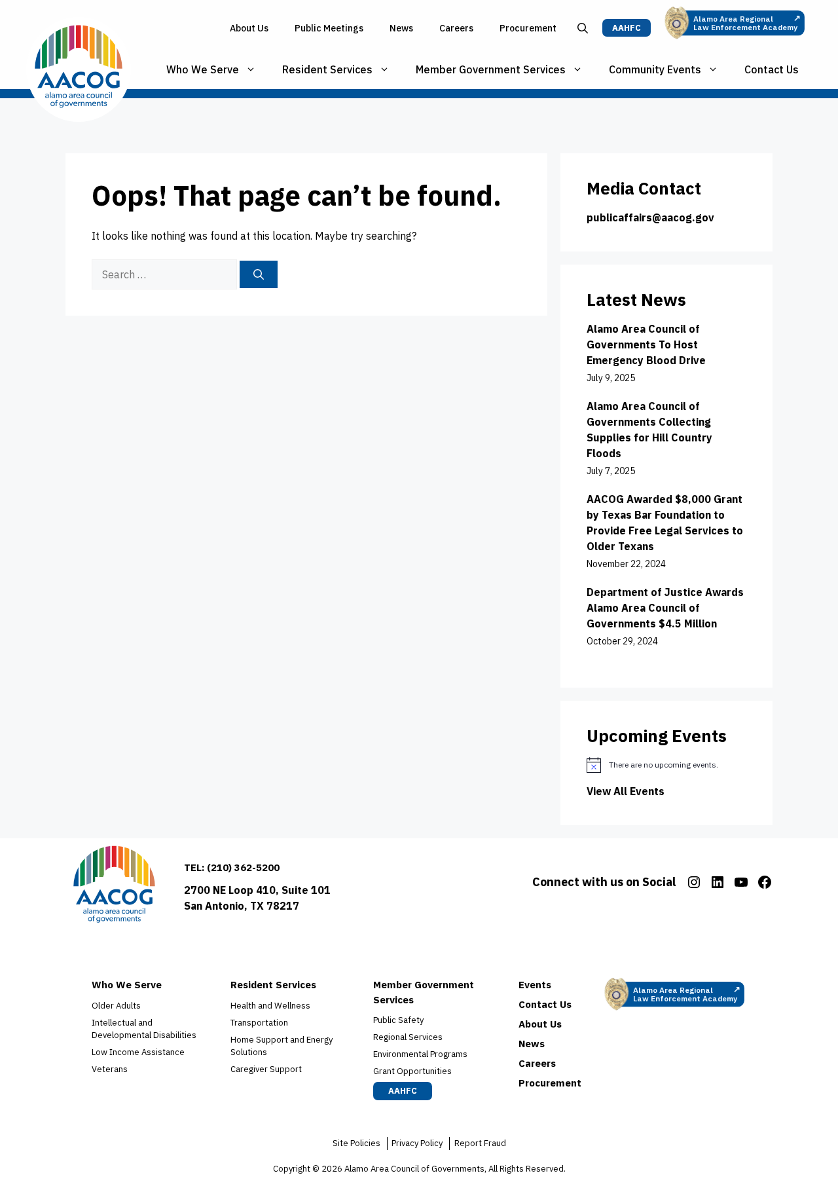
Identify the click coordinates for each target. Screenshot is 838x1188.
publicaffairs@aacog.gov (650, 217)
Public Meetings (329, 28)
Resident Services (327, 69)
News (401, 28)
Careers (456, 28)
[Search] (259, 274)
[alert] (666, 765)
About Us (249, 28)
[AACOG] (78, 69)
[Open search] (583, 28)
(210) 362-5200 (243, 867)
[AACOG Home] (114, 887)
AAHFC (626, 27)
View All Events (626, 791)
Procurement (528, 28)
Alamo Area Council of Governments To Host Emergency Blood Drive (646, 344)
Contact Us (771, 69)
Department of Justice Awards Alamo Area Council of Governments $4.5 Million (665, 607)
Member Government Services (491, 69)
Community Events (655, 69)
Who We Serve (202, 69)
